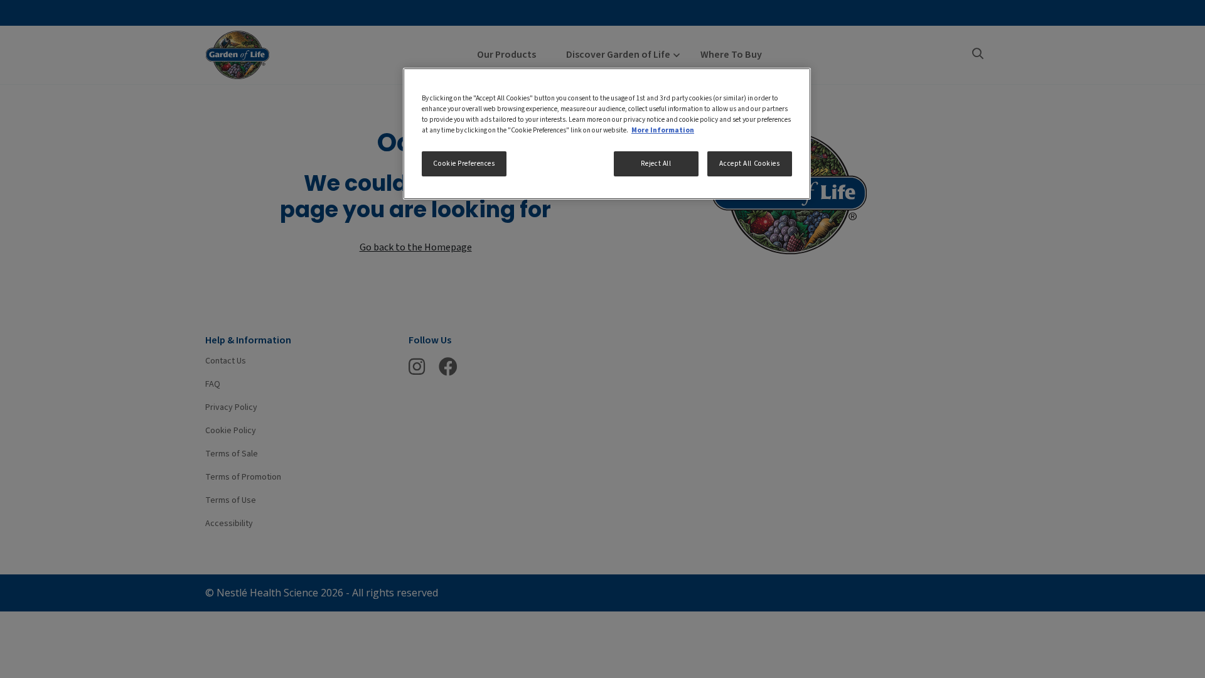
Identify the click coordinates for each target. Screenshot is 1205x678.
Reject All (656, 163)
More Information (662, 130)
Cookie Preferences (464, 163)
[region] (607, 134)
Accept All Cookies (749, 163)
